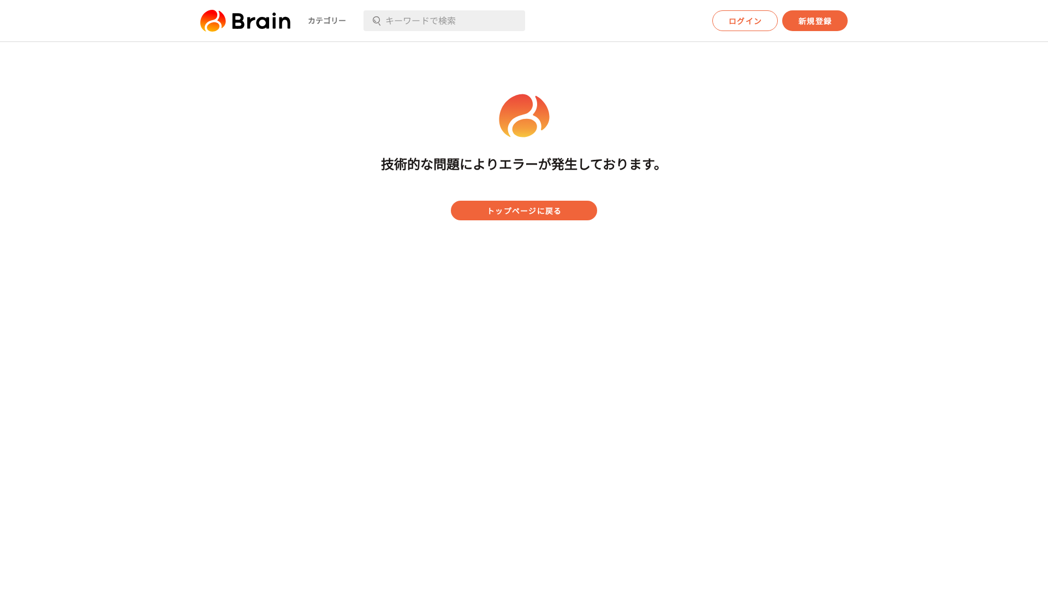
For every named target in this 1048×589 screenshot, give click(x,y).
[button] (245, 21)
